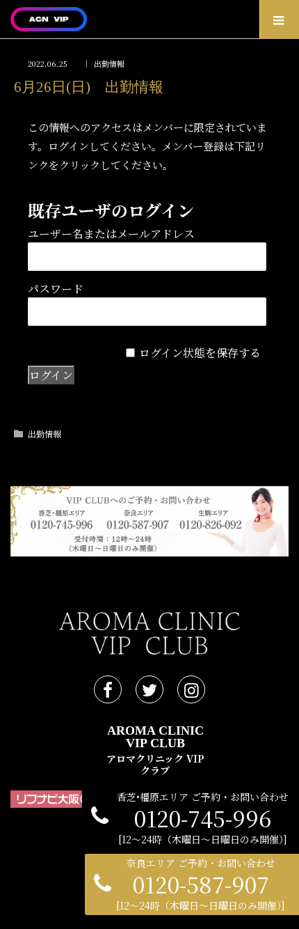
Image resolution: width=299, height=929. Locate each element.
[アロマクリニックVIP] (128, 19)
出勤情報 (109, 64)
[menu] (279, 19)
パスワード (55, 289)
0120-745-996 (203, 818)
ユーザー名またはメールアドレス (111, 234)
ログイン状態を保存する (200, 353)
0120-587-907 (201, 884)
